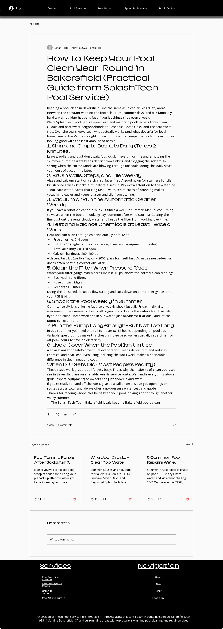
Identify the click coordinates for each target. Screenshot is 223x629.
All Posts (34, 23)
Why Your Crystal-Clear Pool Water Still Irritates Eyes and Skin (110, 460)
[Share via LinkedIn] (65, 414)
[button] (78, 8)
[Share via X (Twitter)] (57, 414)
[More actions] (174, 48)
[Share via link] (74, 414)
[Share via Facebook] (48, 414)
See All (189, 444)
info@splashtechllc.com (119, 617)
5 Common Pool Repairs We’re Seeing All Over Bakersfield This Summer (164, 460)
